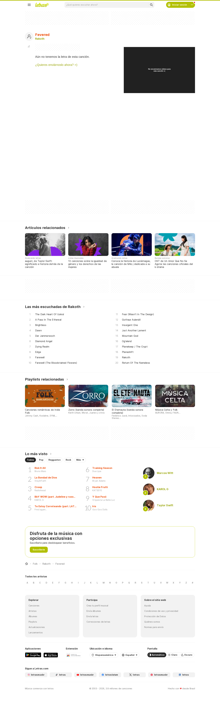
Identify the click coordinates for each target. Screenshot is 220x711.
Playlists (33, 621)
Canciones (34, 605)
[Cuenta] (192, 5)
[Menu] (29, 5)
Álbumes (33, 616)
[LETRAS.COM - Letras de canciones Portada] (41, 5)
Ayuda (147, 605)
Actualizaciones (37, 627)
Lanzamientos (36, 632)
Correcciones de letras (98, 621)
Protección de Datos (155, 616)
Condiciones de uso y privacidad (161, 611)
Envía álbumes (94, 611)
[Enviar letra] (28, 46)
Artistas (33, 611)
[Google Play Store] (33, 654)
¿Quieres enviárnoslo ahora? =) (56, 64)
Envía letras (92, 616)
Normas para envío (154, 627)
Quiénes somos (152, 621)
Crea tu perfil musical (97, 605)
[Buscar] (151, 5)
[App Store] (51, 654)
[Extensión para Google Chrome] (74, 654)
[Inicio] (26, 563)
